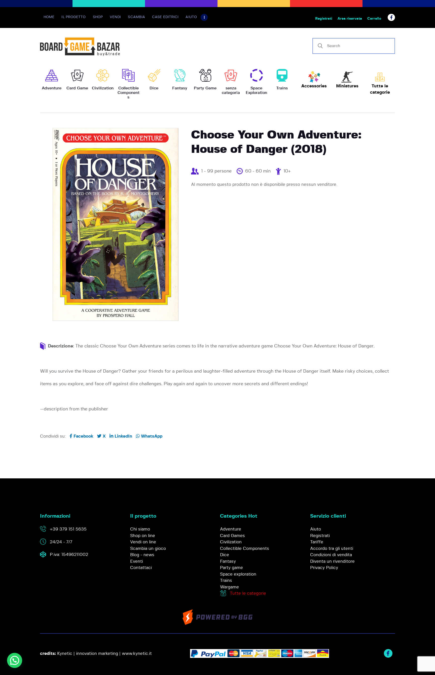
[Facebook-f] (391, 17)
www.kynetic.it (137, 653)
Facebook (82, 436)
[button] (14, 660)
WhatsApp (151, 436)
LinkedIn (122, 436)
